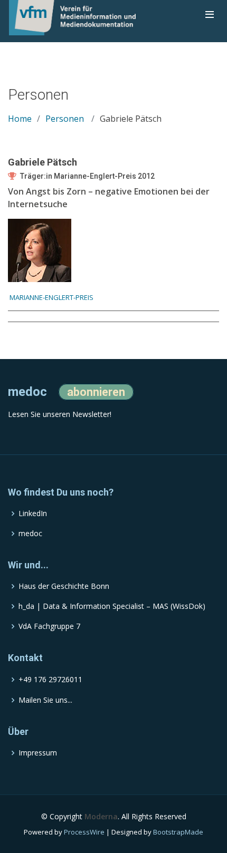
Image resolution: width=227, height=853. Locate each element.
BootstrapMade (178, 832)
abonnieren (96, 392)
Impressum (37, 753)
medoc (30, 533)
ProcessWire (84, 832)
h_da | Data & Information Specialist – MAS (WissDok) (111, 606)
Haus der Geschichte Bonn (63, 586)
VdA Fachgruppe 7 (49, 626)
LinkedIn (32, 513)
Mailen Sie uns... (45, 700)
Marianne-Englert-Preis (50, 297)
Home (20, 118)
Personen (64, 118)
